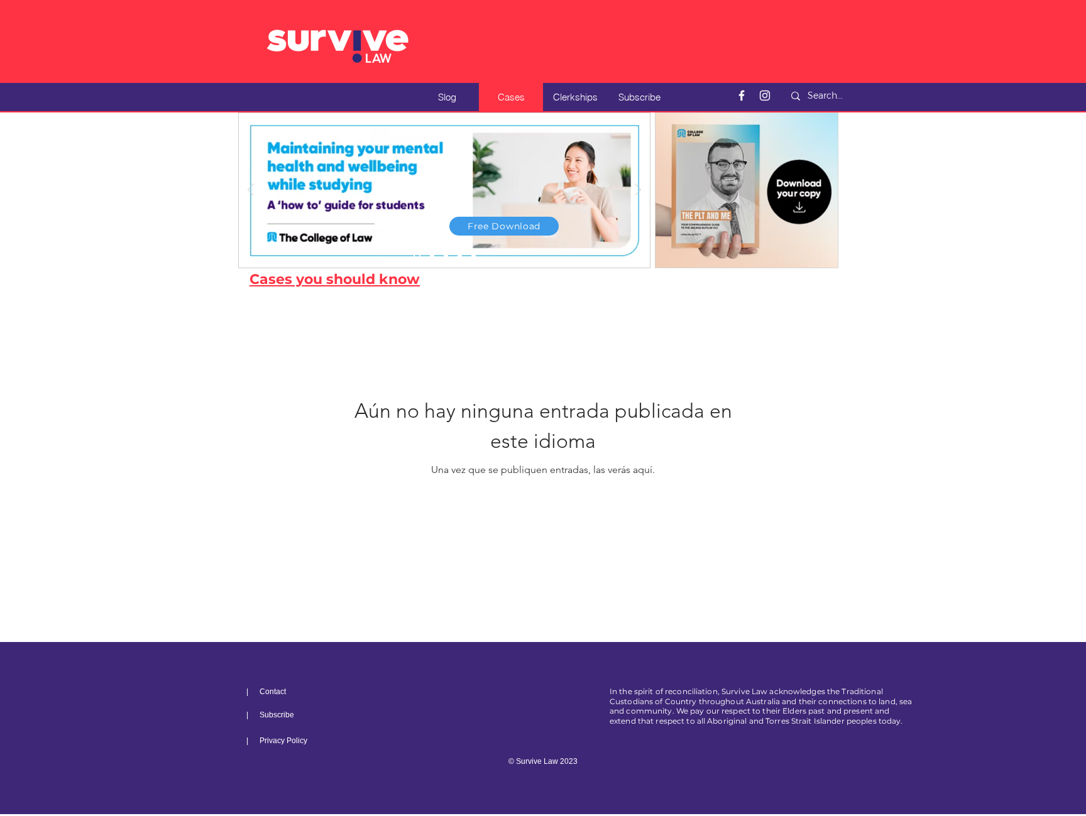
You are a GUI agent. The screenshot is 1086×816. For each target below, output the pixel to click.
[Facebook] (742, 95)
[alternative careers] (473, 256)
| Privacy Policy (276, 740)
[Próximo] (638, 190)
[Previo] (251, 190)
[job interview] (460, 256)
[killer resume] (446, 256)
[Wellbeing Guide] (417, 256)
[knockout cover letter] (432, 256)
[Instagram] (765, 95)
